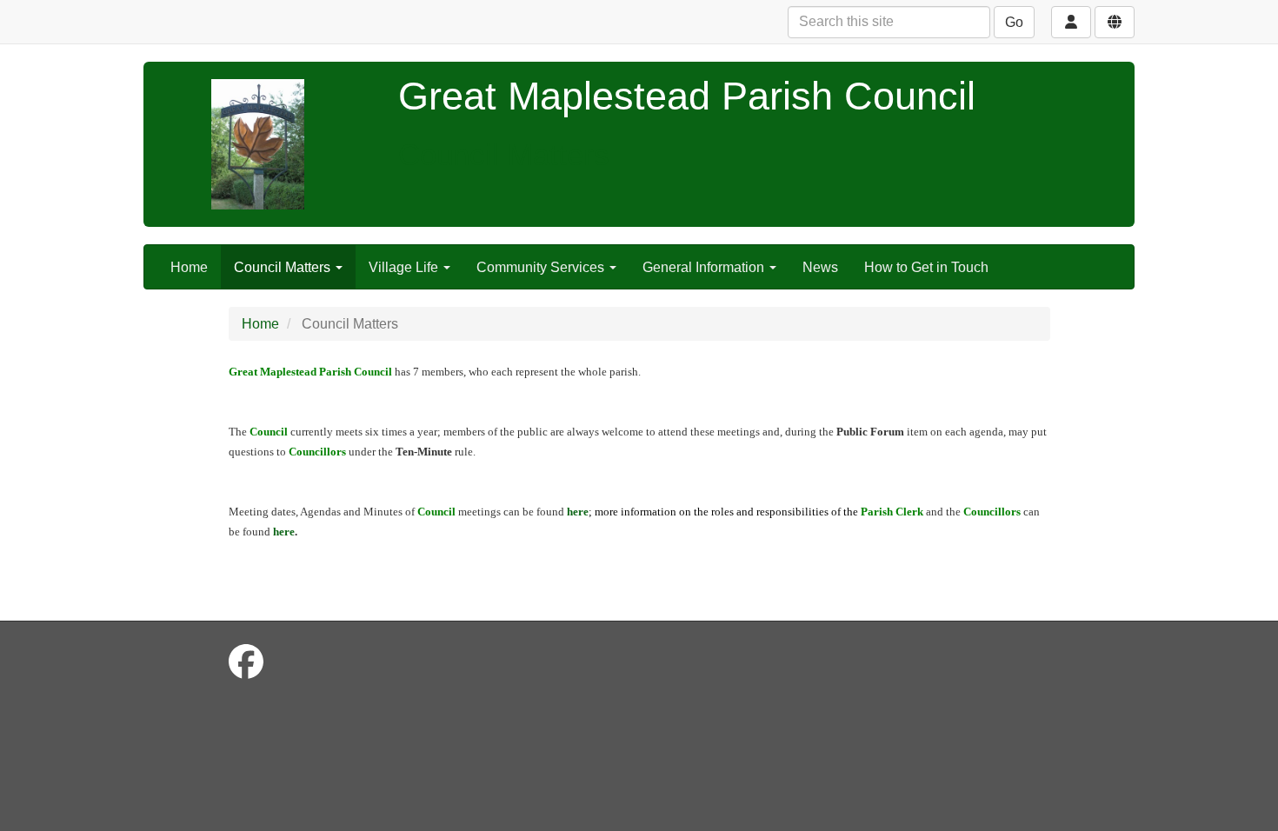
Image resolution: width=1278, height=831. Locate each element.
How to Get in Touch (926, 267)
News (820, 267)
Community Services (542, 267)
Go (1014, 22)
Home (189, 267)
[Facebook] (246, 662)
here (284, 531)
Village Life (405, 267)
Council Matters (284, 267)
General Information (705, 267)
